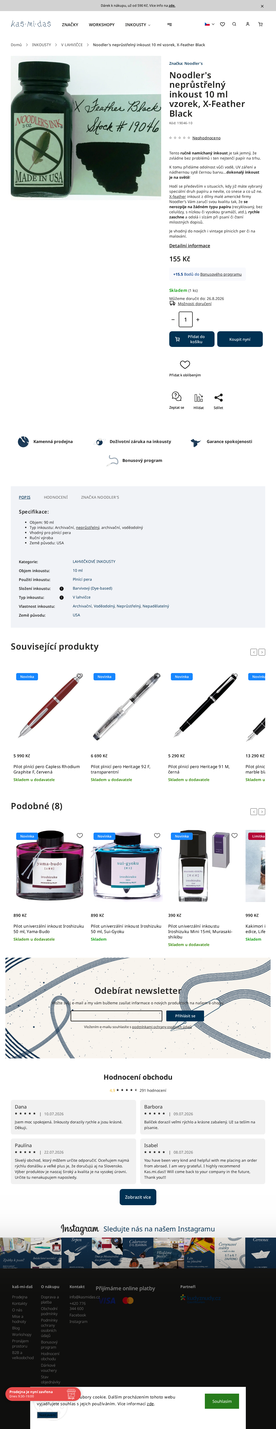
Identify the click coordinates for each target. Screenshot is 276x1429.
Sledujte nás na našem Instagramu (159, 1228)
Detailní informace (189, 245)
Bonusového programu (221, 274)
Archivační (82, 606)
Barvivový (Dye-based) (92, 588)
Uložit (213, 417)
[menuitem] (73, 24)
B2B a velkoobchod (22, 1355)
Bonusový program (49, 1344)
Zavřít (216, 423)
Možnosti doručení (195, 303)
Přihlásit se (185, 1015)
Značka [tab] (100, 497)
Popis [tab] (24, 497)
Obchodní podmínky (49, 1311)
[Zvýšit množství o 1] (197, 319)
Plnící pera (82, 579)
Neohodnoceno (206, 138)
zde (150, 1403)
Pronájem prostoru (20, 1343)
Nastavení (47, 1415)
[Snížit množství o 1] (173, 319)
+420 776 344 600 (78, 1306)
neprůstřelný (87, 527)
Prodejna (19, 1296)
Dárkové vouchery (49, 1368)
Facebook (78, 1314)
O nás (17, 1309)
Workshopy (22, 1334)
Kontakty (19, 1303)
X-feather (177, 196)
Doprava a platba (50, 1299)
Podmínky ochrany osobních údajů (49, 1327)
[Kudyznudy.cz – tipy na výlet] (220, 1299)
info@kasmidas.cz (80, 1296)
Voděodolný (104, 606)
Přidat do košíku (196, 339)
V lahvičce (82, 597)
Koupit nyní (239, 339)
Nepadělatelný (156, 606)
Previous (254, 652)
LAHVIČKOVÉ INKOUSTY (94, 561)
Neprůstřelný (128, 606)
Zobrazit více (138, 1197)
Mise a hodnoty (19, 1319)
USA (76, 614)
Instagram (79, 1321)
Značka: (186, 63)
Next (262, 652)
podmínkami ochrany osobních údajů (162, 1027)
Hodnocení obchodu (138, 1077)
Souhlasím (222, 1401)
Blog (16, 1327)
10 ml (78, 570)
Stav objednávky (50, 1379)
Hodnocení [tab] (56, 497)
